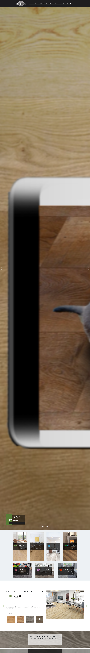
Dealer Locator (35, 3)
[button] (89, 268)
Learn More (11, 613)
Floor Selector (56, 3)
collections (65, 3)
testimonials (49, 3)
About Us (42, 3)
